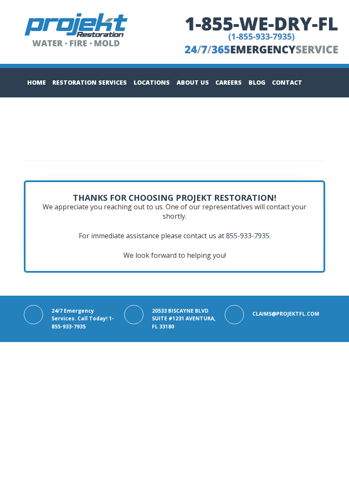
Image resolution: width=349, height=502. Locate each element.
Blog (257, 82)
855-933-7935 (247, 235)
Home (36, 82)
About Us (193, 82)
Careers (228, 82)
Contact (287, 82)
